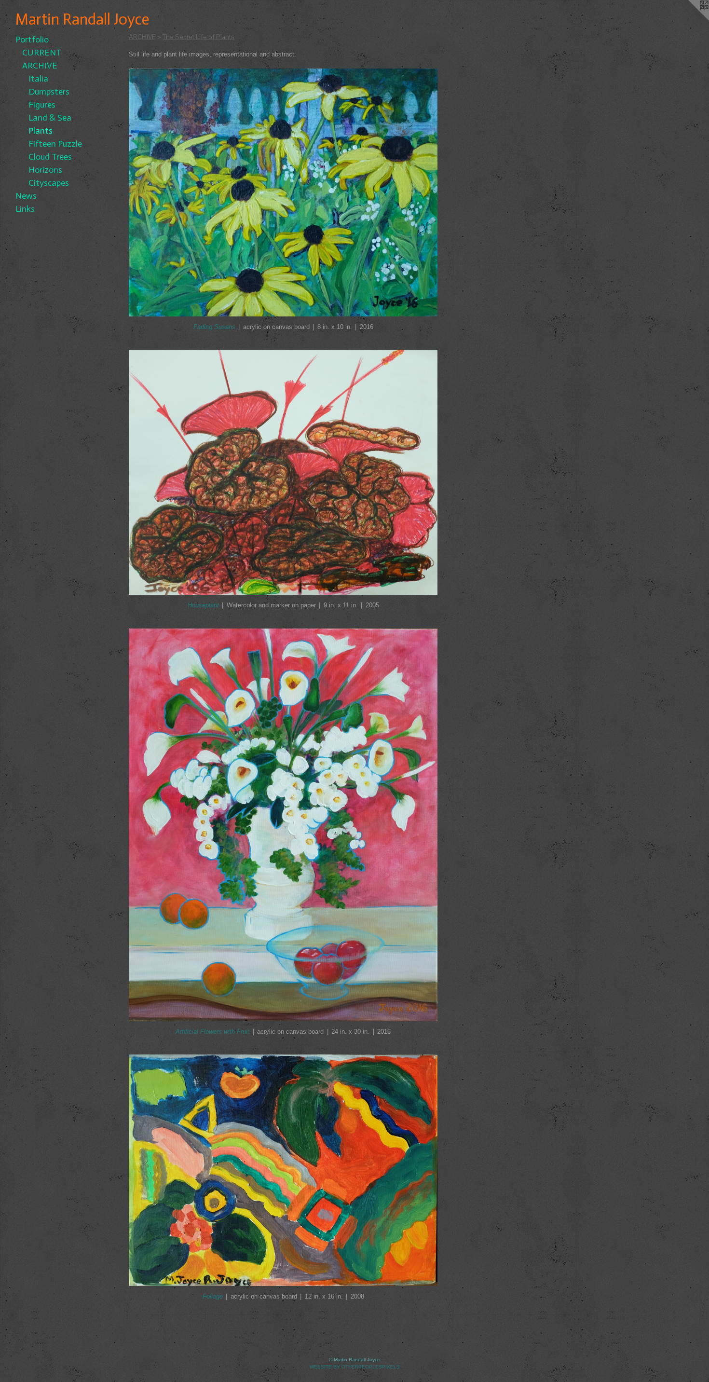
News (26, 196)
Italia (38, 78)
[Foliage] (283, 1170)
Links (25, 209)
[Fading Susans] (283, 192)
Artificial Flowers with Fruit (212, 1031)
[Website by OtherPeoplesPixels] (689, 19)
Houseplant (203, 605)
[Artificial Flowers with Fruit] (283, 825)
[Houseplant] (283, 472)
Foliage (213, 1296)
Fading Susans (214, 326)
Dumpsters (48, 91)
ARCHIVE (39, 65)
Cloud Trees (50, 156)
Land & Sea (49, 117)
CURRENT (41, 52)
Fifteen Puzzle (55, 143)
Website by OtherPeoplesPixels (355, 1366)
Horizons (45, 169)
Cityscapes (48, 183)
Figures (41, 104)
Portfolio (32, 39)
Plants (40, 130)
